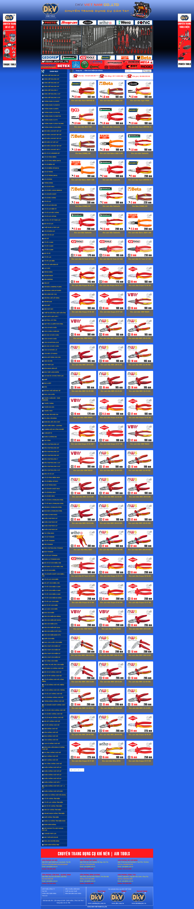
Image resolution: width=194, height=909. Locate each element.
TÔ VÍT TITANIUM (49, 540)
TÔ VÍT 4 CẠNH (48, 246)
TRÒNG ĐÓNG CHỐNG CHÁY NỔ (54, 701)
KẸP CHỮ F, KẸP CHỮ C (51, 316)
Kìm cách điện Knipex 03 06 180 (140, 417)
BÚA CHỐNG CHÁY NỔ (51, 736)
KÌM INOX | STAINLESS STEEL (53, 507)
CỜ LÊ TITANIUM (49, 537)
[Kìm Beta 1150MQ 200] (83, 195)
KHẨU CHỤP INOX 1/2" (51, 525)
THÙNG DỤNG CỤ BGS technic (54, 123)
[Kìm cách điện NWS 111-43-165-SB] (140, 380)
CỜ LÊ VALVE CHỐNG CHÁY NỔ (53, 717)
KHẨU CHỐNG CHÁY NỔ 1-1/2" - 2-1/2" (53, 786)
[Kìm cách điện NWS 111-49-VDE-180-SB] (140, 459)
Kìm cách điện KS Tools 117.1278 (82, 576)
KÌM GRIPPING (48, 279)
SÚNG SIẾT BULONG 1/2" (51, 82)
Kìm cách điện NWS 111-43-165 (111, 391)
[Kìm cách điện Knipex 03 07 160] (111, 301)
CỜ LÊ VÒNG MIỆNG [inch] (52, 160)
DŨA (45, 387)
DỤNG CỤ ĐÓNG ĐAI (50, 436)
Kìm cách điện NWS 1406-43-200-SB (83, 682)
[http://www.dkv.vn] (96, 898)
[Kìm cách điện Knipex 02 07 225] (83, 750)
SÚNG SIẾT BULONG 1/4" (51, 75)
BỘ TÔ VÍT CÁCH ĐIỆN (51, 605)
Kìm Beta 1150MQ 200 (82, 206)
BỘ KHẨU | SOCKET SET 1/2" (53, 138)
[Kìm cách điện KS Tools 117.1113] (140, 248)
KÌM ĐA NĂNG (48, 272)
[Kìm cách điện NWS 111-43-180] (83, 486)
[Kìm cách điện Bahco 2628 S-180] (83, 169)
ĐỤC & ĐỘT (47, 383)
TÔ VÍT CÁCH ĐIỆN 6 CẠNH (52, 594)
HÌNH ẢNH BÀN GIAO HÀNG (73, 893)
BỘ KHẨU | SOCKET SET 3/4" (53, 145)
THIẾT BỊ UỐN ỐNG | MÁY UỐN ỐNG (55, 312)
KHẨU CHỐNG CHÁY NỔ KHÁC (53, 791)
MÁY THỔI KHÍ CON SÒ (51, 837)
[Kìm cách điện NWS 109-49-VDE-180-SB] (140, 512)
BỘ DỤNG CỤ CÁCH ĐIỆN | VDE (53, 566)
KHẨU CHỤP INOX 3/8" (51, 522)
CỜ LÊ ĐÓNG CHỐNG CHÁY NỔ (53, 697)
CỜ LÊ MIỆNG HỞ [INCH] (51, 168)
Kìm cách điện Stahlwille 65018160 (139, 154)
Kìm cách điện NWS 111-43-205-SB (140, 709)
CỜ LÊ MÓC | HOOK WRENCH (53, 190)
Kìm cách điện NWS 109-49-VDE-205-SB (111, 735)
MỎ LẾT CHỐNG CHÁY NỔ (52, 721)
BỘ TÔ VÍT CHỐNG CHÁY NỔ (53, 675)
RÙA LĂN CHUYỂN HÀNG (51, 841)
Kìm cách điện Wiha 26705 (111, 761)
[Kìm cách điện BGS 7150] (83, 116)
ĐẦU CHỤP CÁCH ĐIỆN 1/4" (52, 646)
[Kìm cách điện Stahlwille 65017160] (111, 116)
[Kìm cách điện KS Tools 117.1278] (83, 565)
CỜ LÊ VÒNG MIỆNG (50, 157)
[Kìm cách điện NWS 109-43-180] (140, 486)
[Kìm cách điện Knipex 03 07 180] (111, 433)
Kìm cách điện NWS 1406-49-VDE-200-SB (111, 656)
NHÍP (45, 379)
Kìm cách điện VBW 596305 (82, 338)
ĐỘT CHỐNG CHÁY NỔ (51, 760)
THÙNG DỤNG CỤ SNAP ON (52, 116)
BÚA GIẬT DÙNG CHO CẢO (52, 357)
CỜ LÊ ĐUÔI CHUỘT (50, 194)
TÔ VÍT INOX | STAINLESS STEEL (54, 503)
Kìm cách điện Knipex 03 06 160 (83, 312)
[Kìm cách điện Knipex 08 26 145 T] (111, 274)
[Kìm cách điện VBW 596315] (111, 618)
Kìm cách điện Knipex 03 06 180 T (83, 444)
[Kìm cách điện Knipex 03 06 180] (140, 407)
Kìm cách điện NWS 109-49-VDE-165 (140, 339)
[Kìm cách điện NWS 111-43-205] (111, 697)
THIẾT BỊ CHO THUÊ (71, 891)
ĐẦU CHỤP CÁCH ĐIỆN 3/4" (52, 657)
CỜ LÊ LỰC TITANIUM (50, 555)
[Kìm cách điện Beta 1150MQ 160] (111, 89)
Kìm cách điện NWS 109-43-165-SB (83, 365)
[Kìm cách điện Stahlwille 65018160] (140, 142)
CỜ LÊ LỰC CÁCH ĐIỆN (51, 579)
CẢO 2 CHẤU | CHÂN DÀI (51, 331)
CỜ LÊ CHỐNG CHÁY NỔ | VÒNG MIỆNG (53, 680)
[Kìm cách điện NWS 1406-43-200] (140, 644)
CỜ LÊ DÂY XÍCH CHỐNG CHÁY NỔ (54, 710)
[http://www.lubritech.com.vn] (138, 898)
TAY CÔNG (47, 440)
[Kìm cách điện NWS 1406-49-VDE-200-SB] (111, 644)
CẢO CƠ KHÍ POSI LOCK (51, 342)
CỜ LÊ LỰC (47, 201)
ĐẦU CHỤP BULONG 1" (51, 459)
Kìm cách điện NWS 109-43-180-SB (83, 524)
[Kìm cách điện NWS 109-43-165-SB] (83, 354)
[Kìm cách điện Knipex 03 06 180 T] (83, 433)
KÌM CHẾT (47, 305)
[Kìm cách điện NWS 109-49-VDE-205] (83, 724)
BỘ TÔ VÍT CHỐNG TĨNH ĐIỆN (53, 806)
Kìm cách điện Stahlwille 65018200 (111, 233)
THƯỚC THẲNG (49, 403)
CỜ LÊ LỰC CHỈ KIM (50, 216)
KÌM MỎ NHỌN (48, 275)
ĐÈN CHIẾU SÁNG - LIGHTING (53, 425)
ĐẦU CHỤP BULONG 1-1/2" (52, 462)
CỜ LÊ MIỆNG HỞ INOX (51, 481)
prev (47, 39)
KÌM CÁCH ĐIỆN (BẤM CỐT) (52, 635)
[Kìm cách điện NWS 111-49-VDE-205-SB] (83, 697)
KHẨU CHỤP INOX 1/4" (51, 518)
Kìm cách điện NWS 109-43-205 (140, 629)
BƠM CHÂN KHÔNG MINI (51, 844)
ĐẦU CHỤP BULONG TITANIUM (53, 548)
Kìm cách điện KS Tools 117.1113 (139, 259)
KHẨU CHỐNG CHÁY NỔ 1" (52, 782)
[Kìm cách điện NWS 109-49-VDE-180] (111, 512)
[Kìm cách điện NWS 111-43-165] (111, 380)
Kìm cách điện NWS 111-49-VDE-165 (140, 365)
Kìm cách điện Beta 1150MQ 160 (111, 100)
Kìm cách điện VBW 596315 (111, 629)
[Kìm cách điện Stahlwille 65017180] (111, 169)
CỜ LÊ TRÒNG (48, 171)
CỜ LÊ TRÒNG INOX (50, 485)
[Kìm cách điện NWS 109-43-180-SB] (83, 512)
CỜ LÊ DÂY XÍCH (49, 186)
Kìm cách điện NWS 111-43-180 (83, 497)
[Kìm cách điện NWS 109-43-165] (111, 354)
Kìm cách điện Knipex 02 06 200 (140, 576)
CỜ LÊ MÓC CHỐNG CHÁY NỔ (53, 714)
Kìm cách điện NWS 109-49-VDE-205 (83, 735)
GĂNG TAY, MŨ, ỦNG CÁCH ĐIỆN (54, 664)
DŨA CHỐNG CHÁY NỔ (51, 732)
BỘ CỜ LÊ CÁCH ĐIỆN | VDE (52, 563)
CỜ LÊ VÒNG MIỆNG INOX (52, 477)
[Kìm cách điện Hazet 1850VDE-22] (83, 89)
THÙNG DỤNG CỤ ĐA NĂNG (52, 127)
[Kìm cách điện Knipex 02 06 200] (140, 565)
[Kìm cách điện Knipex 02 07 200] (83, 591)
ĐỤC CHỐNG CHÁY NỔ (51, 756)
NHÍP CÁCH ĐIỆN (49, 638)
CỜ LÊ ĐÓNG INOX (50, 492)
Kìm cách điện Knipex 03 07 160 (111, 312)
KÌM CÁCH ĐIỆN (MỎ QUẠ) (52, 627)
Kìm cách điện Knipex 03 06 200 (111, 602)
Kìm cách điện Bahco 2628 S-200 (139, 232)
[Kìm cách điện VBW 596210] (140, 433)
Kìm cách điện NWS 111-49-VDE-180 (111, 471)
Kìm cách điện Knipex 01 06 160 (140, 285)
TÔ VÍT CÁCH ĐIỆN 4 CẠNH (52, 590)
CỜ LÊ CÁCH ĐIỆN (49, 570)
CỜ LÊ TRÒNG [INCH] (50, 175)
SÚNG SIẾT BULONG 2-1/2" (52, 97)
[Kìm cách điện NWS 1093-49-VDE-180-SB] (140, 539)
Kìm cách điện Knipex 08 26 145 (83, 285)
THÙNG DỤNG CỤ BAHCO (52, 105)
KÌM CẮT (46, 283)
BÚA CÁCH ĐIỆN (49, 612)
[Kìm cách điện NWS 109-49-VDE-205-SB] (111, 724)
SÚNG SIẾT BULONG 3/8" (51, 79)
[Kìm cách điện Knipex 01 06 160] (140, 274)
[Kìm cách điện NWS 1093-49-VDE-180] (111, 539)
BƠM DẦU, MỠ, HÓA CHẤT (52, 422)
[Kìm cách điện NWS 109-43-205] (140, 618)
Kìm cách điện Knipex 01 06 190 (111, 576)
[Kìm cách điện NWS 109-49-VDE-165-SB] (111, 327)
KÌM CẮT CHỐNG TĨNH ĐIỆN (52, 809)
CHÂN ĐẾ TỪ (48, 433)
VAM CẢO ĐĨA (48, 361)
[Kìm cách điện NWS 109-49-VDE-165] (140, 327)
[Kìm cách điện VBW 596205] (140, 301)
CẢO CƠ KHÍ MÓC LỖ (50, 350)
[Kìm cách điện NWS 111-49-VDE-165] (140, 354)
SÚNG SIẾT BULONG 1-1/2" (52, 94)
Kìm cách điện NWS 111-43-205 (111, 708)
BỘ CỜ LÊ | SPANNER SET (52, 153)
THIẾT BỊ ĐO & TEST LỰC (51, 227)
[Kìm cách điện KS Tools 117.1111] (83, 248)
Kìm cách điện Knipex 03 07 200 (140, 602)
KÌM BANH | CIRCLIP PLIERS (52, 290)
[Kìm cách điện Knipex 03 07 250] (140, 750)
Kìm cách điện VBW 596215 (82, 629)
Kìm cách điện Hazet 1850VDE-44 (139, 180)
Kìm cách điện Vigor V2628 (139, 100)
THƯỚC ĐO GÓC (49, 407)
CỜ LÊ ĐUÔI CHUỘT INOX (52, 488)
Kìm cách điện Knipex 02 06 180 (111, 417)
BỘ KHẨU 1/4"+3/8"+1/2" (51, 142)
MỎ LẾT (46, 238)
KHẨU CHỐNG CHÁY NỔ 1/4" (53, 767)
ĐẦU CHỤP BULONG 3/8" (51, 448)
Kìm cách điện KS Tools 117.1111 (83, 259)
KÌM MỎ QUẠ (48, 301)
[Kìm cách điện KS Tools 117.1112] (111, 248)
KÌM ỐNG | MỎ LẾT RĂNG (52, 298)
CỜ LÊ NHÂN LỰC (49, 231)
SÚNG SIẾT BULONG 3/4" (51, 86)
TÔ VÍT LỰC (47, 257)
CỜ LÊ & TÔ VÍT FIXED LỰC (52, 220)
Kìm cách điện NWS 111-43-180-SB (111, 497)
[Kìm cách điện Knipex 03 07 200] (140, 591)
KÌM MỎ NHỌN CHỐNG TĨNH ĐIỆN (54, 813)
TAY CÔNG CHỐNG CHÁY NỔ (53, 763)
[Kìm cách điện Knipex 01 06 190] (111, 565)
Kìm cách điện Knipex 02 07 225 (83, 761)
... (82, 770)
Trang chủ (79, 70)
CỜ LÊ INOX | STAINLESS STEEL (53, 499)
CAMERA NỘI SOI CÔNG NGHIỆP (54, 429)
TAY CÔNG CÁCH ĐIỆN (51, 661)
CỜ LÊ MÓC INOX (49, 496)
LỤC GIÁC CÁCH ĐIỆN (50, 609)
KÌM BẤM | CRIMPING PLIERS (53, 286)
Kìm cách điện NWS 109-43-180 (140, 497)
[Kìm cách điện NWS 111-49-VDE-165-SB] (83, 380)
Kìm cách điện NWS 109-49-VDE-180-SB (140, 524)
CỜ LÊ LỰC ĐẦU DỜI (50, 205)
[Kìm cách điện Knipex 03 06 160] (83, 301)
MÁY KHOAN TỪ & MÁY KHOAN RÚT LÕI (52, 829)
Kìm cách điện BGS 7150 (82, 127)
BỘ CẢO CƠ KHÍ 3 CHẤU (51, 346)
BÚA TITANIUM (48, 551)
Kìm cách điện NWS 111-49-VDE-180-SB (140, 471)
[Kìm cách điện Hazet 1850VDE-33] (140, 116)
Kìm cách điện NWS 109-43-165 (111, 365)
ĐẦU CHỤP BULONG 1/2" (51, 451)
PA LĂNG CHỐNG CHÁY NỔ (52, 752)
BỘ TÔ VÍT (47, 253)
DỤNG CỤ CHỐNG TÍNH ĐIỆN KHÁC (55, 821)
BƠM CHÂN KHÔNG (50, 824)
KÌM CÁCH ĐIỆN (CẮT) (50, 623)
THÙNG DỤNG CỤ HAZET (51, 101)
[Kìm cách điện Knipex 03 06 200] (111, 591)
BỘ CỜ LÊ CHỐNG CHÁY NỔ (52, 672)
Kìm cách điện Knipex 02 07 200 (83, 602)
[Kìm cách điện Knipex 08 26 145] (83, 274)
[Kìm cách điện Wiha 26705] (111, 750)
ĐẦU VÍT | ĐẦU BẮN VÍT (51, 264)
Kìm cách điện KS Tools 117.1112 (111, 259)
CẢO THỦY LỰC (49, 364)
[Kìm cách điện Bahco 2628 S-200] (140, 222)
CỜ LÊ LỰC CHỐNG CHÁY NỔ (53, 693)
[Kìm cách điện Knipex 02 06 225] (140, 724)
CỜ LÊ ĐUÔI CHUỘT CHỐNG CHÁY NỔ (53, 705)
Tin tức (44, 891)
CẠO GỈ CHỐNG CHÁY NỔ (52, 743)
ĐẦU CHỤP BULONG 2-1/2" (52, 466)
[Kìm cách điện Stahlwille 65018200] (111, 222)
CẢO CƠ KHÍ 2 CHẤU (50, 327)
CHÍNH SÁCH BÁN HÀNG (49, 893)
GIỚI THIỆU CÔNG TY (48, 889)
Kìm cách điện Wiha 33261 (83, 550)
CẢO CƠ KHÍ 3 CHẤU (50, 338)
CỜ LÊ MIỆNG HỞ (49, 164)
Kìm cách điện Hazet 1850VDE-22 (82, 100)
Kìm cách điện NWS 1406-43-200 (140, 655)
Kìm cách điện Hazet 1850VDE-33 (139, 127)
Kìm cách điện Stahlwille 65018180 (111, 207)
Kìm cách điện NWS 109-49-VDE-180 (111, 524)
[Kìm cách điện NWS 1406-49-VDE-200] (83, 644)
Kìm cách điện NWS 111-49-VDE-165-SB (83, 392)
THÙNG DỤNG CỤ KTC (51, 120)
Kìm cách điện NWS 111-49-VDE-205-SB (83, 709)
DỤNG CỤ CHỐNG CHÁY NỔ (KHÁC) (55, 795)
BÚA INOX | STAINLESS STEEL (53, 511)
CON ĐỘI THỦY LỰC (50, 833)
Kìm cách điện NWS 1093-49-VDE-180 (111, 550)
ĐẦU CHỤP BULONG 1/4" (51, 444)
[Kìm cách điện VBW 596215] (83, 618)
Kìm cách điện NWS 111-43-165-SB (140, 392)
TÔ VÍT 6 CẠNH (48, 249)
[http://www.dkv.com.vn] (117, 898)
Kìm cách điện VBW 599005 (82, 417)
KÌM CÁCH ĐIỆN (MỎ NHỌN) (52, 620)
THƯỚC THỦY (48, 410)
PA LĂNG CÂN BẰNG (50, 418)
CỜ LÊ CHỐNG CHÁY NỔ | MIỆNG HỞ (53, 685)
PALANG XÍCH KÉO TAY (51, 414)
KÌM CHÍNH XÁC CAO (50, 294)
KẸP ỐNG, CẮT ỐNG (50, 320)
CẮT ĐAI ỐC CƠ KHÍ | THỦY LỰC (54, 375)
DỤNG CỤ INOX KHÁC (50, 514)
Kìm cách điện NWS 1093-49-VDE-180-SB (139, 550)
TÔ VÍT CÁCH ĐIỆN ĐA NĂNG (53, 598)
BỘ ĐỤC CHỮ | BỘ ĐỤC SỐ (52, 390)
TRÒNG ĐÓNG (48, 183)
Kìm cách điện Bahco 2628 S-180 (83, 180)
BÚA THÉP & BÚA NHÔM (51, 372)
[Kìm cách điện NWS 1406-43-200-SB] (83, 671)
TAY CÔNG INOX (49, 533)
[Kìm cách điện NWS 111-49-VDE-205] (140, 671)
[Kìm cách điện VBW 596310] (83, 459)
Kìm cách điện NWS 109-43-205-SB (111, 682)
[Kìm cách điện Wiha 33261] (83, 539)
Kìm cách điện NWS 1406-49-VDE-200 (83, 656)
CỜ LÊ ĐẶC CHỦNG (50, 197)
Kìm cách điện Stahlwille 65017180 (111, 180)
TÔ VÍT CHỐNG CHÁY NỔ (51, 725)
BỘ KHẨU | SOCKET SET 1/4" (53, 131)
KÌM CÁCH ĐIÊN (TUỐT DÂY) (52, 631)
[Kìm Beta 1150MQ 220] (140, 195)
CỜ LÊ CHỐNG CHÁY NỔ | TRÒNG (54, 690)
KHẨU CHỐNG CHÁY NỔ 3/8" (53, 771)
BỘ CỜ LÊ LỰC (48, 223)
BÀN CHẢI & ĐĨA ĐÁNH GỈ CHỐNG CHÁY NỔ (53, 748)
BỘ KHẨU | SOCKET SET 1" (52, 149)
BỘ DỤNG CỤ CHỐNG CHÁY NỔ (53, 668)
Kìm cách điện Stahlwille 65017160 (111, 127)
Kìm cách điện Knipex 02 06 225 (140, 734)
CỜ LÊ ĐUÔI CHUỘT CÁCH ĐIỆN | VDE (53, 575)
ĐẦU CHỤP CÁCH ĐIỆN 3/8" (52, 649)
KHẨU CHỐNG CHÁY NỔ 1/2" (53, 774)
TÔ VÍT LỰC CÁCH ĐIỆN (51, 601)
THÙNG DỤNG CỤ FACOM (52, 112)
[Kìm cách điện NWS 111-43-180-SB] (111, 486)
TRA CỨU (44, 895)
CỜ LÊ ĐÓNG (48, 179)
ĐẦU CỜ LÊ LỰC (49, 235)
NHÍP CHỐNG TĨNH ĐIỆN (51, 817)
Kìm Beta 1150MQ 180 (82, 153)
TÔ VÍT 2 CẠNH (48, 242)
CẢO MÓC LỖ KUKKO (50, 353)
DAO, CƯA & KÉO (49, 394)
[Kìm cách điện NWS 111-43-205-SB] (140, 697)
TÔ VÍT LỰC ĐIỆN (49, 260)
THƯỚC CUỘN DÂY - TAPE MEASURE (51, 399)
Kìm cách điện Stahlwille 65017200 (82, 233)
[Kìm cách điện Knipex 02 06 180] (111, 407)
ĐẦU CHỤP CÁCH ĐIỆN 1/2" (52, 653)
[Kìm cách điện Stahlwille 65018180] (111, 195)
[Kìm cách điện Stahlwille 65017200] (83, 222)
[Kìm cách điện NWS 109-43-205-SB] (111, 671)
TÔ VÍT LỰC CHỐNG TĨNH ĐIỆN (53, 802)
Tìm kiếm (147, 71)
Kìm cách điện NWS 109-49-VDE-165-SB (111, 339)
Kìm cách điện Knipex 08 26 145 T (111, 285)
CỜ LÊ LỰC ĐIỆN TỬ (50, 209)
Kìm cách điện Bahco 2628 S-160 (111, 153)
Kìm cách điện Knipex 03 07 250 (140, 761)
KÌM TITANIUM (48, 544)
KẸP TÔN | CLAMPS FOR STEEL (53, 324)
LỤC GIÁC (47, 268)
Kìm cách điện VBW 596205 (139, 312)
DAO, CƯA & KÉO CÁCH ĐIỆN (53, 642)
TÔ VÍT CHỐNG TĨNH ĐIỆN (52, 798)
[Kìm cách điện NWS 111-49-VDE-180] (111, 459)
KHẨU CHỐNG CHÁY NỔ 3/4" (53, 778)
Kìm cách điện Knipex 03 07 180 (111, 444)
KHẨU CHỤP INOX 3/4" (51, 529)
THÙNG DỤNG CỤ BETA (51, 108)
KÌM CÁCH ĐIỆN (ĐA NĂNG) (52, 616)
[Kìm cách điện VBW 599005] (83, 407)
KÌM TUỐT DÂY (48, 309)
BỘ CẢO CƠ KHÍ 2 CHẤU (51, 335)
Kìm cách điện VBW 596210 (139, 444)
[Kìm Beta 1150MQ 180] (83, 142)
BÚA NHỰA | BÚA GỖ (50, 368)
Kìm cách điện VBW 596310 (82, 470)
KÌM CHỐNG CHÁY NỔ (51, 728)
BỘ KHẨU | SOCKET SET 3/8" (53, 134)
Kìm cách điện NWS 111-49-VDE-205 (140, 682)
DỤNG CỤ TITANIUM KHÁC (52, 559)
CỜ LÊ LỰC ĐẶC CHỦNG (51, 212)
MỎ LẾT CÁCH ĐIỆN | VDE (52, 583)
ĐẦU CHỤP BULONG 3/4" (51, 455)
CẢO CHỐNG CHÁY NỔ (51, 739)
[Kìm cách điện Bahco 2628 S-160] (111, 142)
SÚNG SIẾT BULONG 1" (51, 90)
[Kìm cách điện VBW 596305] (83, 327)
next (146, 39)
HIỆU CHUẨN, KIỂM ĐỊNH (72, 889)
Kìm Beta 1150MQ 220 (139, 206)
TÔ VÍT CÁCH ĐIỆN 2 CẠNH (52, 586)
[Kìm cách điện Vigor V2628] (140, 89)
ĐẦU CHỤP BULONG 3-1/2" (52, 470)
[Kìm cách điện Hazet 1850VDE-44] (140, 169)
